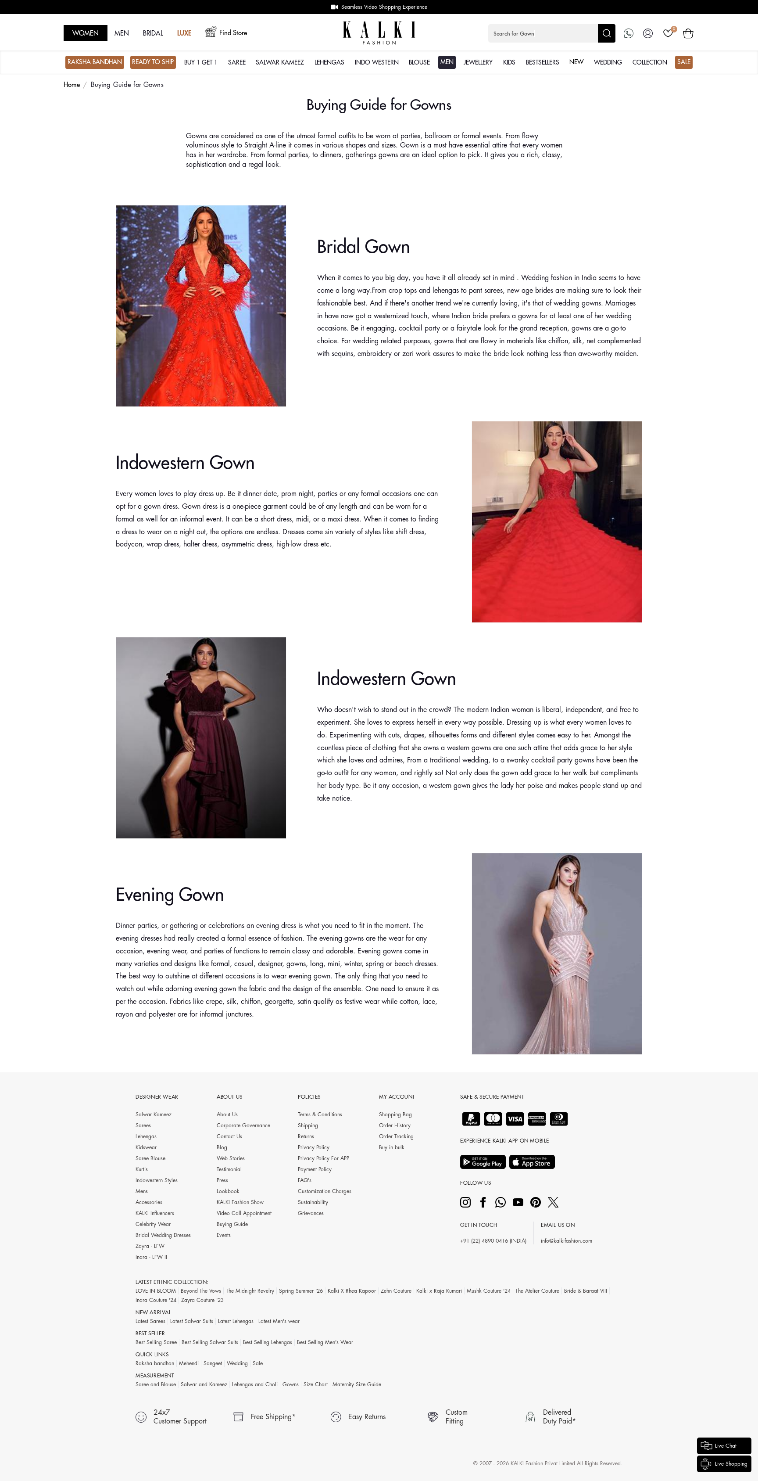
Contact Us (229, 1136)
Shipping (308, 1125)
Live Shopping (731, 1464)
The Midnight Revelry (250, 1291)
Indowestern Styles (157, 1180)
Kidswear (146, 1147)
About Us (227, 1114)
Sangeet (213, 1363)
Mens (142, 1191)
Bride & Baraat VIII (585, 1291)
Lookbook (228, 1191)
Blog (222, 1147)
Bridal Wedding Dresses (163, 1235)
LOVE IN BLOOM (156, 1291)
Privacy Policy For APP (323, 1158)
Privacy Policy (313, 1147)
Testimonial (229, 1169)
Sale (258, 1363)
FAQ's (304, 1180)
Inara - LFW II (151, 1257)
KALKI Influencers (155, 1213)
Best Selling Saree (156, 1342)
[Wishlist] (668, 33)
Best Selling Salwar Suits (210, 1342)
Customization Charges (324, 1191)
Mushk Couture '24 (489, 1291)
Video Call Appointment (244, 1213)
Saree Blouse (150, 1158)
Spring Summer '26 (301, 1291)
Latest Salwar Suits (191, 1321)
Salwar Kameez (154, 1114)
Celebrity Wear (153, 1224)
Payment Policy (315, 1169)
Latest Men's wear (279, 1321)
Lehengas (146, 1136)
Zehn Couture (396, 1291)
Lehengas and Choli (255, 1384)
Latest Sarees (150, 1321)
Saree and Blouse (156, 1384)
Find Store (233, 33)
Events (224, 1235)
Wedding (237, 1363)
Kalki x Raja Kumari (439, 1291)
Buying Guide (232, 1224)
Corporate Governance (243, 1125)
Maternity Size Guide (357, 1384)
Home (72, 85)
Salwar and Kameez (204, 1384)
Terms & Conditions (320, 1114)
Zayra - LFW (150, 1246)
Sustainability (313, 1202)
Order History (395, 1125)
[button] (551, 33)
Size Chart (316, 1384)
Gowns (290, 1384)
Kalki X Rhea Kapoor (352, 1291)
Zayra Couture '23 (202, 1300)
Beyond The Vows (201, 1291)
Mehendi (189, 1363)
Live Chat (726, 1446)
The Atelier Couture (537, 1291)
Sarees (143, 1125)
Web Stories (231, 1158)
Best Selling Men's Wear (325, 1342)
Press (222, 1180)
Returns (306, 1136)
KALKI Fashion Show (240, 1202)
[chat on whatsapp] (628, 33)
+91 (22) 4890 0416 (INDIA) (493, 1241)
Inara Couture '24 (156, 1300)
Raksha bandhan (155, 1363)
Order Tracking (396, 1136)
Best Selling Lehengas (267, 1342)
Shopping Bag (395, 1114)
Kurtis (142, 1169)
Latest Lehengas (236, 1321)
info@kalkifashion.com (566, 1241)
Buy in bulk (391, 1147)
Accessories (149, 1202)
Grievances (311, 1213)
